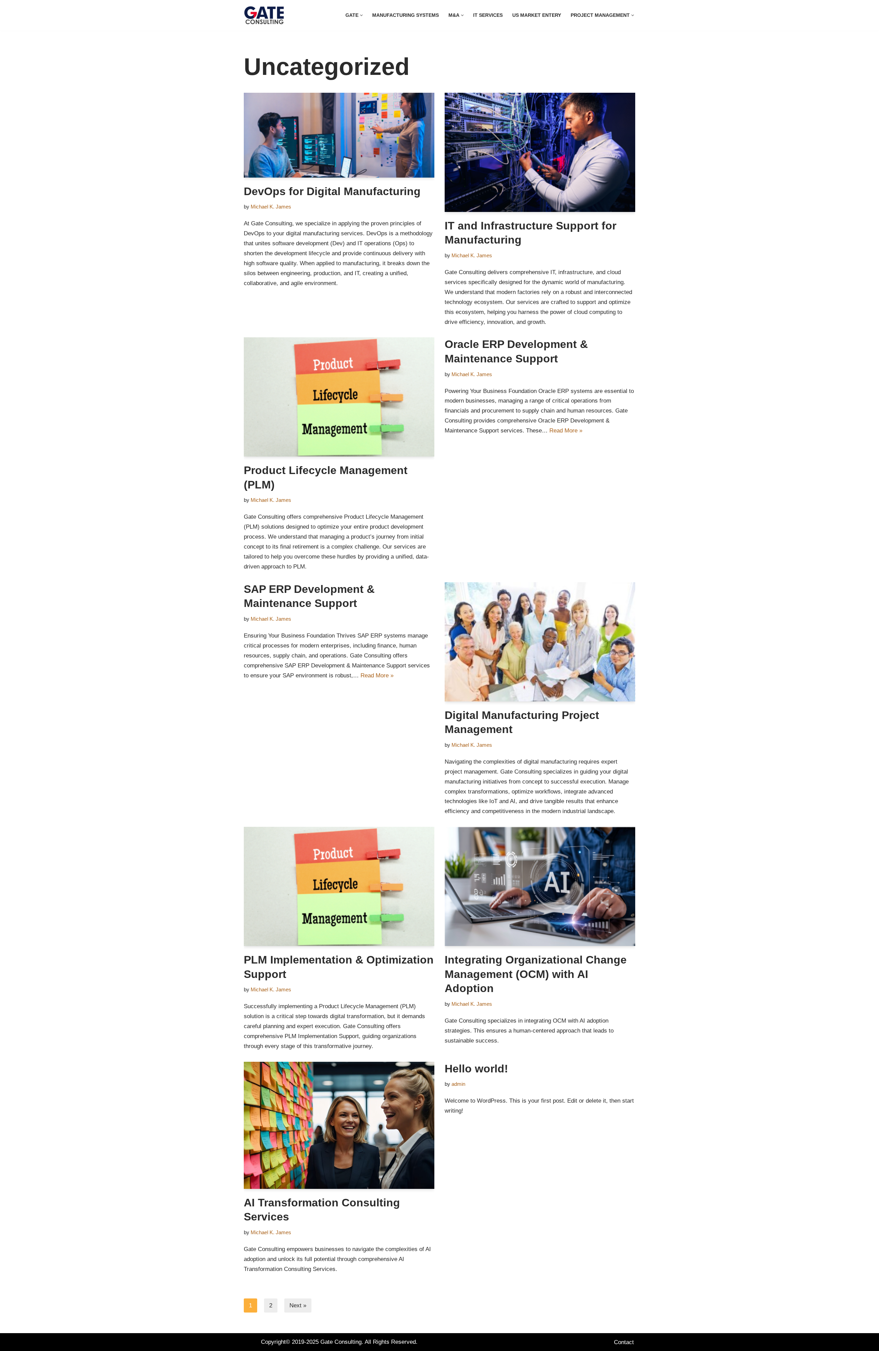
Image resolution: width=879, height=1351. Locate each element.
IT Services (488, 15)
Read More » (565, 430)
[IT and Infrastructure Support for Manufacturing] (540, 152)
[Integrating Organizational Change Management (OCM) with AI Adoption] (540, 886)
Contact (624, 1342)
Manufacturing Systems (405, 15)
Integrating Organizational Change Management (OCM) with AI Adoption (536, 974)
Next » (297, 1305)
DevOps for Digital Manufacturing (332, 191)
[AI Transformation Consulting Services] (339, 1125)
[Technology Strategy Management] (264, 15)
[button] (361, 15)
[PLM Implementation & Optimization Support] (339, 886)
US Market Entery (536, 15)
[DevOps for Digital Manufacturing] (339, 135)
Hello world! (476, 1068)
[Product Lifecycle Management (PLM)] (339, 397)
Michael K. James (271, 207)
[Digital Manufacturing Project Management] (540, 641)
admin (458, 1084)
